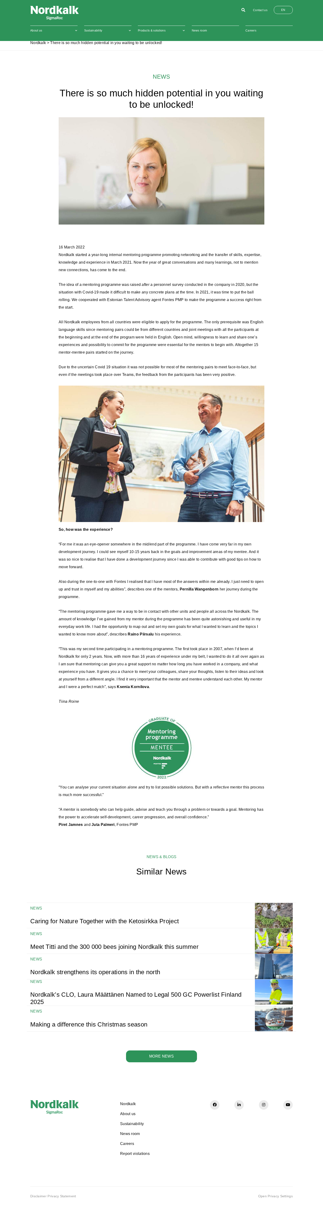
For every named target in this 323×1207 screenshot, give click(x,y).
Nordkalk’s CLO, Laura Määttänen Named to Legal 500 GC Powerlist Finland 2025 (135, 998)
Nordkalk (38, 43)
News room (199, 30)
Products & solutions (152, 30)
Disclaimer (38, 1196)
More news (161, 1056)
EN (283, 10)
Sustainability (93, 30)
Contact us (260, 10)
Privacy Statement (62, 1196)
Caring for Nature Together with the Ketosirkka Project (104, 921)
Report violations (135, 1154)
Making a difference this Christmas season (88, 1024)
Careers (250, 30)
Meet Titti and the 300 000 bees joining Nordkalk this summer (114, 946)
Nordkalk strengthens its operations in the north (95, 972)
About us (36, 30)
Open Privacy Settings (275, 1196)
